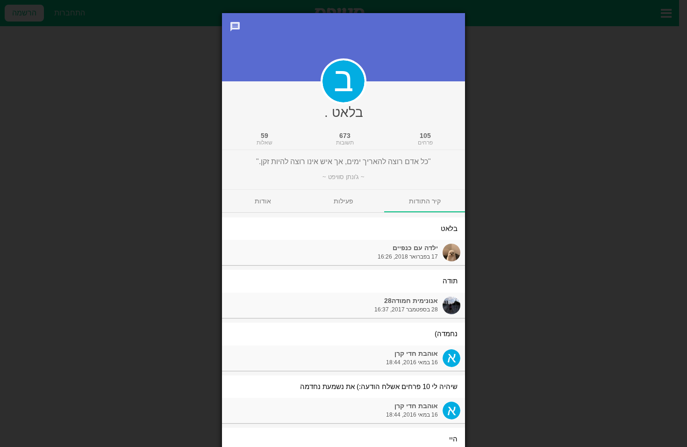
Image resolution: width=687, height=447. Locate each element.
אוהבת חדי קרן (416, 353)
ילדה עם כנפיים (415, 248)
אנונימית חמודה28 (411, 300)
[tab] (424, 201)
